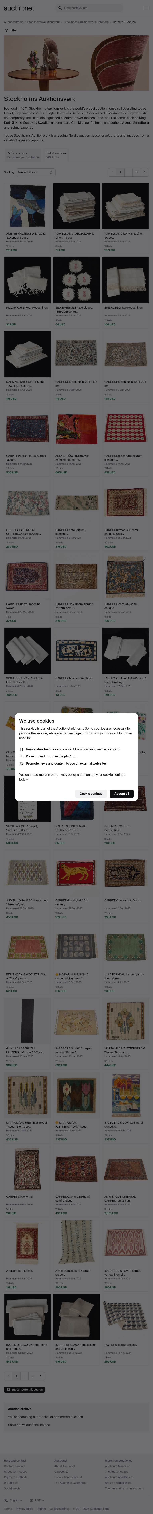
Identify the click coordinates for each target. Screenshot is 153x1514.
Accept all (121, 794)
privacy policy (66, 775)
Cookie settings (91, 794)
